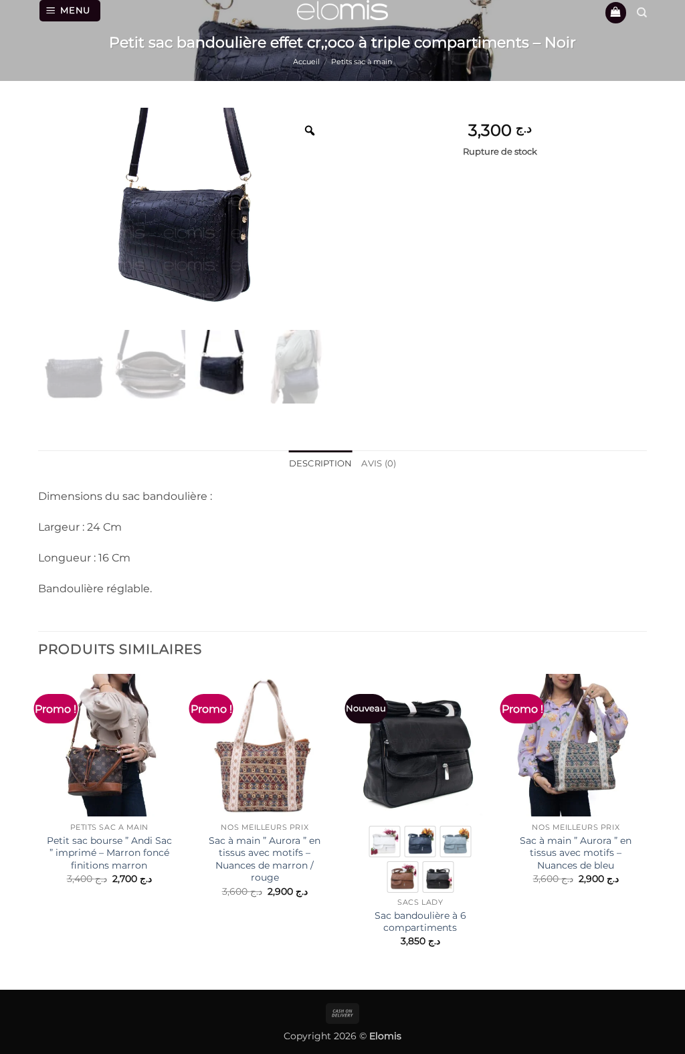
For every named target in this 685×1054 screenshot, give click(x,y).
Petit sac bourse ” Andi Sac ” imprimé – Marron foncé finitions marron (109, 853)
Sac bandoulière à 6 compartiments (420, 921)
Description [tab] (321, 463)
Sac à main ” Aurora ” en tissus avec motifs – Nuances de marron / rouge (264, 859)
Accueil (306, 61)
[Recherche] (642, 12)
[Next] (646, 822)
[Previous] (39, 822)
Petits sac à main (361, 61)
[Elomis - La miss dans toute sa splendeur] (342, 10)
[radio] (385, 841)
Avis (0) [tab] (378, 463)
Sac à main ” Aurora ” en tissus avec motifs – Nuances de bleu (575, 853)
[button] (70, 10)
